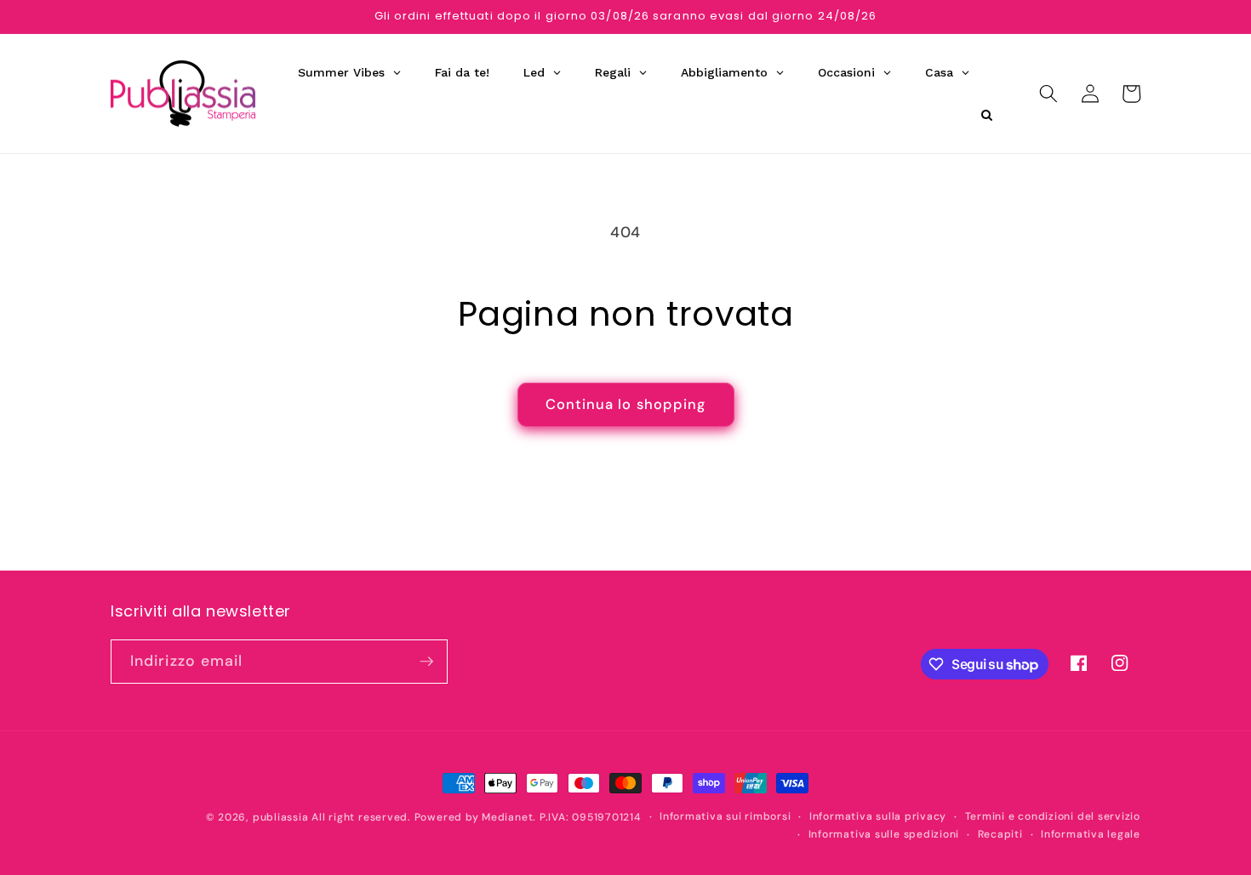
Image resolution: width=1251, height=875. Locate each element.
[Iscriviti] (426, 661)
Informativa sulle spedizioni (884, 834)
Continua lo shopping (626, 404)
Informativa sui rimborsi (725, 816)
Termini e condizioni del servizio (1052, 816)
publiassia (281, 817)
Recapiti (1000, 834)
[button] (1048, 93)
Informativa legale (1090, 834)
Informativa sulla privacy (877, 816)
